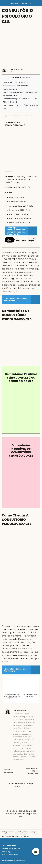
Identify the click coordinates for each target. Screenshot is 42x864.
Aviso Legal (6, 851)
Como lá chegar (31, 240)
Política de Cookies (10, 854)
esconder (26, 77)
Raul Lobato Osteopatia (8, 771)
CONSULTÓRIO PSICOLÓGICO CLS (16, 83)
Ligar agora (9, 240)
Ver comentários (21, 240)
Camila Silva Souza (15, 69)
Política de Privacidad (11, 849)
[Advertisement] (21, 46)
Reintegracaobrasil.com (21, 3)
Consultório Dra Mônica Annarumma (32, 771)
